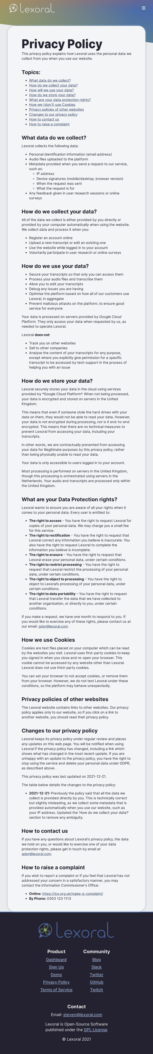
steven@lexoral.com (82, 1014)
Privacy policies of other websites (56, 109)
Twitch (96, 989)
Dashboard (56, 959)
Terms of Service (56, 989)
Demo (56, 974)
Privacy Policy (56, 982)
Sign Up (56, 967)
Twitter (96, 974)
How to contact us (44, 119)
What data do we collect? (50, 80)
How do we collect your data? (53, 85)
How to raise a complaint (49, 124)
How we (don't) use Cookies (52, 105)
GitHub (96, 982)
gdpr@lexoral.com (53, 626)
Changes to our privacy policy (53, 114)
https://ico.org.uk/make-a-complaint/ (72, 894)
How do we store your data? (52, 95)
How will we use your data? (51, 90)
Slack (96, 967)
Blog (96, 959)
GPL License (95, 1029)
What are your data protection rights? (60, 100)
